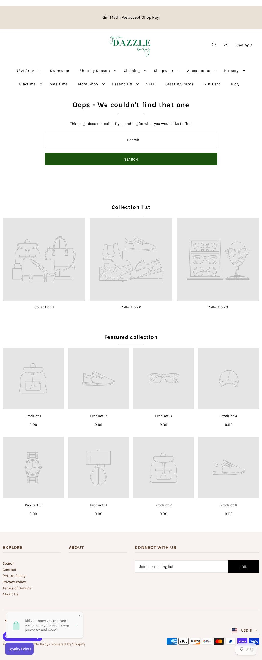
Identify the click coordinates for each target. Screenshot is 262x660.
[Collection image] (44, 259)
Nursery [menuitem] (231, 70)
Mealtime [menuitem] (59, 84)
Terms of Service (17, 588)
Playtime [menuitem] (27, 84)
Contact (9, 569)
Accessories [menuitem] (198, 70)
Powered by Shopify (68, 644)
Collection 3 (218, 307)
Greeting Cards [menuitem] (179, 84)
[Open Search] (214, 44)
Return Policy (14, 575)
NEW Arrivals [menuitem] (28, 70)
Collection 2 (131, 307)
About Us (11, 594)
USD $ (246, 630)
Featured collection (131, 337)
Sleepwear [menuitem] (163, 70)
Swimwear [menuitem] (59, 70)
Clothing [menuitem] (132, 70)
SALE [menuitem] (150, 84)
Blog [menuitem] (235, 84)
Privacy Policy (14, 582)
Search (9, 563)
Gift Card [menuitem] (212, 84)
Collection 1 (44, 307)
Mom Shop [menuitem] (88, 84)
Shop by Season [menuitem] (94, 70)
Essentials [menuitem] (122, 84)
